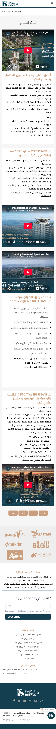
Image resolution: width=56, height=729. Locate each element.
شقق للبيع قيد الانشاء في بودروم (28, 646)
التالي (33, 513)
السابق (23, 513)
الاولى (13, 513)
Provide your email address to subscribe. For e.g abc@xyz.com (27, 611)
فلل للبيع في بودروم (28, 638)
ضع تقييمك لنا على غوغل (21, 719)
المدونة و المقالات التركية (28, 654)
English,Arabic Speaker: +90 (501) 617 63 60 (19, 669)
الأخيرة (43, 513)
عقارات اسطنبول (28, 658)
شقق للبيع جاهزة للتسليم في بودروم (28, 642)
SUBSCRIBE (14, 617)
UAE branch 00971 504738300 (14, 673)
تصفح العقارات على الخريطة (28, 650)
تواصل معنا (6, 719)
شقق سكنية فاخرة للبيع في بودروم (28, 634)
